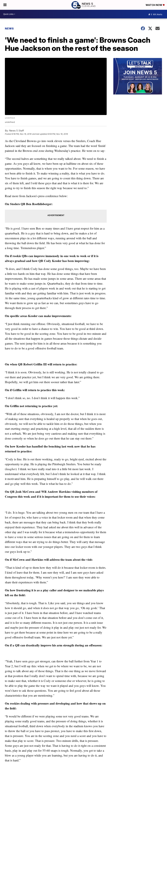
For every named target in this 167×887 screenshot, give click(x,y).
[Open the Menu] (5, 5)
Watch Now (154, 5)
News (9, 28)
